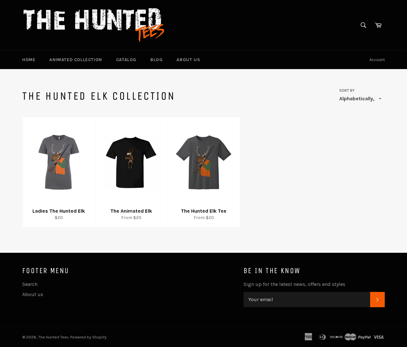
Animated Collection (75, 59)
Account (377, 59)
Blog (156, 59)
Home (28, 59)
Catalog (126, 59)
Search (30, 284)
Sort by (347, 90)
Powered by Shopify (88, 337)
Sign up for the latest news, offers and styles (294, 284)
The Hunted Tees (53, 337)
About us (188, 59)
